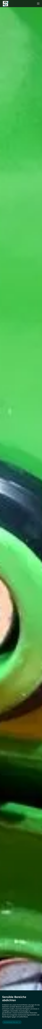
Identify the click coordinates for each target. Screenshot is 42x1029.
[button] (38, 3)
